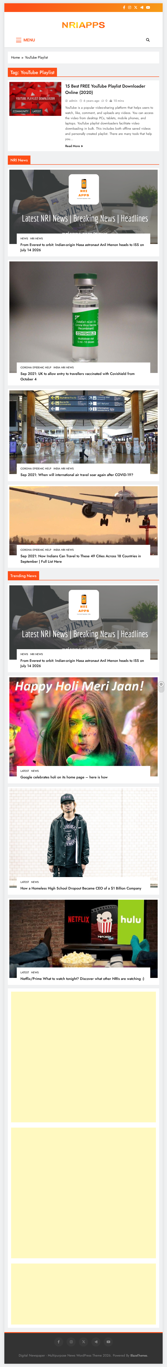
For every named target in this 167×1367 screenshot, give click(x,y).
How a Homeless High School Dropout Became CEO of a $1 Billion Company (80, 888)
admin (73, 100)
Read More (72, 146)
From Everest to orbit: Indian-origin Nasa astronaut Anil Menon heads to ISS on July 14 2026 (82, 663)
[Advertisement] (43, 1057)
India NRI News (63, 367)
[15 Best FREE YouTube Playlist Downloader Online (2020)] (35, 99)
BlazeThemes (138, 1355)
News (24, 239)
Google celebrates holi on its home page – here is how (64, 777)
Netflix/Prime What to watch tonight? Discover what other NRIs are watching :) (82, 978)
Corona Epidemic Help (35, 367)
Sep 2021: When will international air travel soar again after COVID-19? (76, 474)
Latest (37, 111)
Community (20, 111)
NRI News (36, 239)
